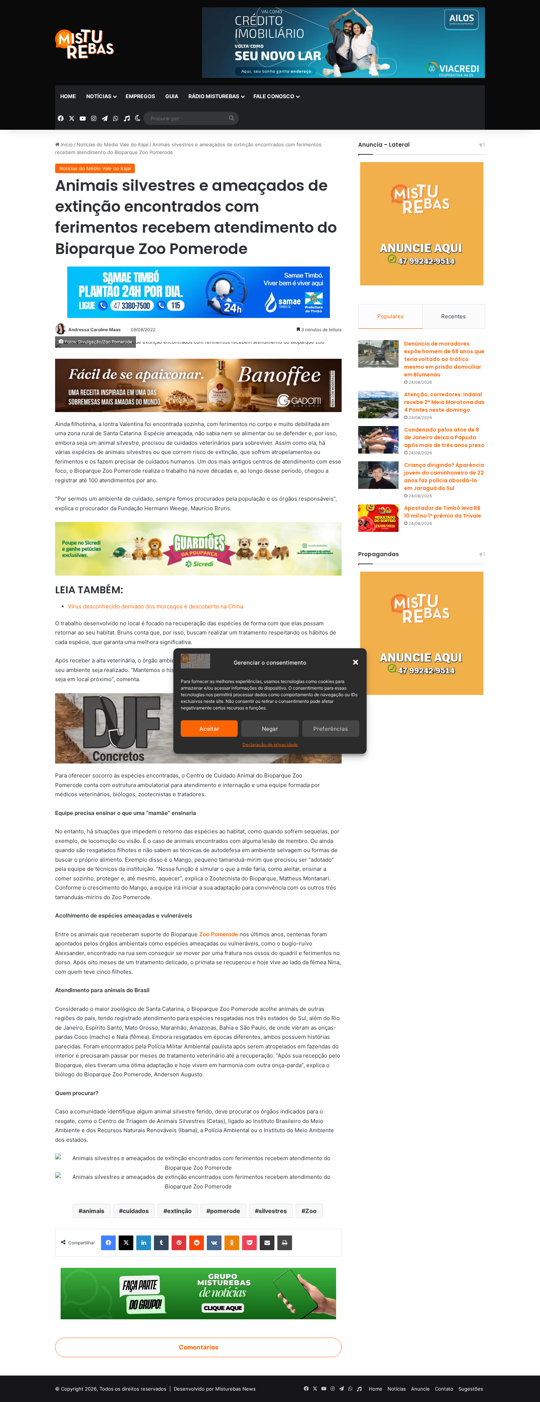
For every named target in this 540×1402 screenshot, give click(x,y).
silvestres (273, 1211)
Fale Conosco (273, 96)
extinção (179, 1211)
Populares (390, 316)
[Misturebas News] (84, 44)
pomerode (225, 1211)
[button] (355, 662)
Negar (270, 728)
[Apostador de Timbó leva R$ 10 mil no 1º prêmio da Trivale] (378, 518)
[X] (126, 1242)
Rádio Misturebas (213, 96)
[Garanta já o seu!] (198, 385)
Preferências (330, 728)
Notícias (98, 96)
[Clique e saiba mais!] (198, 290)
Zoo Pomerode (218, 934)
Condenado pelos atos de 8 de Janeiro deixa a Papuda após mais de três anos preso (444, 437)
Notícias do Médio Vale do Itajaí (112, 144)
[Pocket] (249, 1242)
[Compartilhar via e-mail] (267, 1242)
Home (68, 96)
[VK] (214, 1242)
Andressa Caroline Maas (94, 329)
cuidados (136, 1211)
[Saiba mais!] (198, 548)
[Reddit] (196, 1242)
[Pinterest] (179, 1242)
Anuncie (420, 1389)
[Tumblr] (161, 1242)
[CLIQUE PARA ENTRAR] (198, 1293)
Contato (444, 1389)
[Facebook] (108, 1242)
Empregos (140, 96)
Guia (171, 96)
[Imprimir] (284, 1242)
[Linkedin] (143, 1242)
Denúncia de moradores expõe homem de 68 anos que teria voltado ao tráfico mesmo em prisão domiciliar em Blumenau (444, 359)
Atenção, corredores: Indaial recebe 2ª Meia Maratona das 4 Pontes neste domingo (444, 402)
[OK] (231, 1242)
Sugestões (470, 1389)
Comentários (198, 1347)
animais (93, 1211)
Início (66, 144)
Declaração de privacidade (270, 744)
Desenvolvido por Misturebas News (215, 1389)
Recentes (453, 316)
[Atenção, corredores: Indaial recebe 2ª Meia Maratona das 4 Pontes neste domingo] (378, 404)
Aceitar (209, 728)
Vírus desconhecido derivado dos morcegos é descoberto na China (155, 606)
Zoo (311, 1211)
